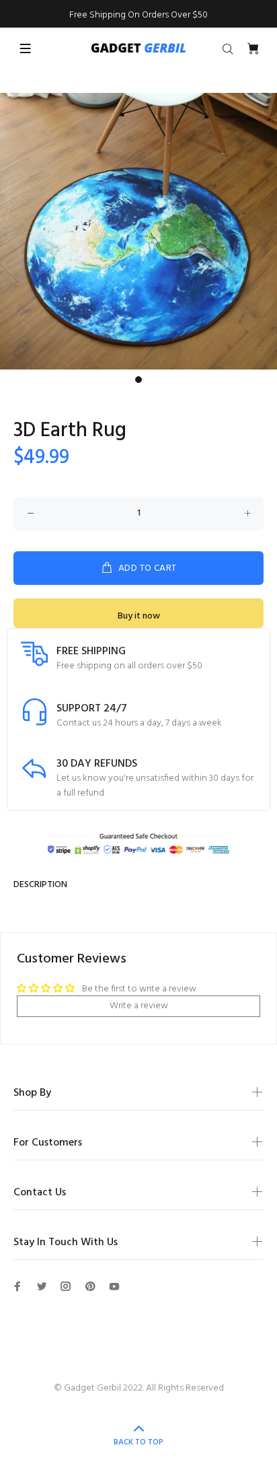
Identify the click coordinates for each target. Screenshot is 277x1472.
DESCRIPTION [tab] (40, 884)
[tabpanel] (138, 231)
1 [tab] (138, 379)
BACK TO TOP (138, 1442)
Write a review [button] (139, 1006)
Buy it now (139, 616)
